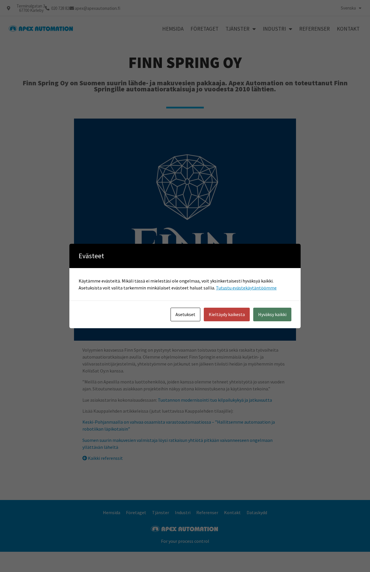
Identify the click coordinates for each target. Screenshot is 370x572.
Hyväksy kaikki (272, 314)
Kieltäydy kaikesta (227, 314)
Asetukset (185, 314)
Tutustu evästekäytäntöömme (246, 288)
